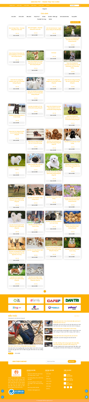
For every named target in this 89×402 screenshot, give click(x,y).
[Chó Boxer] (53, 51)
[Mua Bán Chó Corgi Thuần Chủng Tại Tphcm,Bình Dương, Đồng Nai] (16, 270)
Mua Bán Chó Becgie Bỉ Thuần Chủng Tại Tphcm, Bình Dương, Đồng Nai (16, 200)
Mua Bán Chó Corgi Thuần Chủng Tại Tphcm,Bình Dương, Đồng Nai (17, 279)
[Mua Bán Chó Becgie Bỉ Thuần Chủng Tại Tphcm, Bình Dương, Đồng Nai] (16, 190)
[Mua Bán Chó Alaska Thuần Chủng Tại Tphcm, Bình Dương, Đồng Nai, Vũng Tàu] (35, 270)
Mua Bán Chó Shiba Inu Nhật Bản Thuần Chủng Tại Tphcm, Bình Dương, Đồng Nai (72, 200)
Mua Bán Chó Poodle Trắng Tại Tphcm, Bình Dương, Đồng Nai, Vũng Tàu (53, 173)
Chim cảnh (21, 16)
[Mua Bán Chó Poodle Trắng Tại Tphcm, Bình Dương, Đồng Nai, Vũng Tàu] (53, 162)
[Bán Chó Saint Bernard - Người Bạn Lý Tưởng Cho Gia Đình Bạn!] (53, 26)
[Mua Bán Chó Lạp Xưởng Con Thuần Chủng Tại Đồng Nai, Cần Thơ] (72, 158)
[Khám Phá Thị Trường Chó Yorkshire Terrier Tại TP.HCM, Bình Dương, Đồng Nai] (16, 78)
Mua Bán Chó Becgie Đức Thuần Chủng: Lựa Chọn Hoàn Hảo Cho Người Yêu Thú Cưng (16, 253)
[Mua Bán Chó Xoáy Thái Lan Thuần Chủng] (35, 217)
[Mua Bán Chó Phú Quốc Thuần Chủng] (53, 190)
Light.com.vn (50, 400)
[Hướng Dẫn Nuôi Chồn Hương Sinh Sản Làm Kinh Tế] (48, 338)
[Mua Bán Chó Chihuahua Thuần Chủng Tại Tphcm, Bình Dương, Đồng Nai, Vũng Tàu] (53, 241)
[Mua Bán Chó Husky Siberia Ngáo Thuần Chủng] (35, 243)
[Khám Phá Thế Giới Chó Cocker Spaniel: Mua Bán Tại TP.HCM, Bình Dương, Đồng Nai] (35, 55)
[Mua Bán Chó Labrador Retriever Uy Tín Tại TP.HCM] (53, 215)
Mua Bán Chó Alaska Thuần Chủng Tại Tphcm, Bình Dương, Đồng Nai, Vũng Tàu (35, 279)
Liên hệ (48, 388)
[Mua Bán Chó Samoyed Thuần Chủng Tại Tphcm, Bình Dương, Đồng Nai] (16, 217)
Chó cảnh (13, 16)
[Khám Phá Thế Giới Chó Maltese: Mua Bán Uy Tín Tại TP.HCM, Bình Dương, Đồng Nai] (35, 83)
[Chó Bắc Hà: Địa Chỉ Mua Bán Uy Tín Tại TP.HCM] (16, 109)
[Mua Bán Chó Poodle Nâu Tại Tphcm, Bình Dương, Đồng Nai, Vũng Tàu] (53, 134)
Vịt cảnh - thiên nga (52, 16)
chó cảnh (26, 5)
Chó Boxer (53, 52)
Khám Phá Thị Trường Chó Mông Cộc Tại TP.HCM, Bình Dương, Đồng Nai (72, 81)
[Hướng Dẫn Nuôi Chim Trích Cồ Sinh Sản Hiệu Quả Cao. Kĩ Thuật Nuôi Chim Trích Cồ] (48, 323)
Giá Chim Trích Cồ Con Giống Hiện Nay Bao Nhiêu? (22, 346)
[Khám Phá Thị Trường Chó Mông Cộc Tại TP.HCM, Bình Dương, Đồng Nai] (72, 78)
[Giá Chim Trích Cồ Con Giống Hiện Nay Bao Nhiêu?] (25, 332)
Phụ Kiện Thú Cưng (41, 19)
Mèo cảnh (29, 16)
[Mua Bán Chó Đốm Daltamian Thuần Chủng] (72, 242)
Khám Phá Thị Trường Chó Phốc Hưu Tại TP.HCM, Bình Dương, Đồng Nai (16, 133)
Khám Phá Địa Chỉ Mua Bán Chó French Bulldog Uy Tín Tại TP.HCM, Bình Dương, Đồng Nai (17, 55)
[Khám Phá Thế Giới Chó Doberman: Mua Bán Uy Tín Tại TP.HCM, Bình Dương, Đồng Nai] (72, 109)
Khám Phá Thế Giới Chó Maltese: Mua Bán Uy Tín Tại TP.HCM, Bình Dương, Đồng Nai (35, 93)
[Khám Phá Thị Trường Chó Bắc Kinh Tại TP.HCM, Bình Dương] (35, 134)
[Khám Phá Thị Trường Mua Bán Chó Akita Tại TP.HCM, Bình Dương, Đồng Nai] (72, 31)
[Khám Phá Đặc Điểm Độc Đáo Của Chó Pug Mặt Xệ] (35, 158)
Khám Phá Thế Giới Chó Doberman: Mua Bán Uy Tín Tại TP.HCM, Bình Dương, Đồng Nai (72, 118)
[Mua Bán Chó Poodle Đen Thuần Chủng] (72, 134)
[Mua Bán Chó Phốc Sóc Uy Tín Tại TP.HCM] (16, 160)
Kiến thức (11, 353)
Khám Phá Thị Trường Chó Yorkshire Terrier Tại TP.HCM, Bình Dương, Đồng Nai (16, 81)
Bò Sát (43, 16)
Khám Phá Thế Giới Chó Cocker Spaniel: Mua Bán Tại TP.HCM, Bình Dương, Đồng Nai (35, 63)
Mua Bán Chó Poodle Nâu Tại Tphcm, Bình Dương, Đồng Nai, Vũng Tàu (54, 143)
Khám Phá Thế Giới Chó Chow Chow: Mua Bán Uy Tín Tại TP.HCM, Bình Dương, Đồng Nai (54, 108)
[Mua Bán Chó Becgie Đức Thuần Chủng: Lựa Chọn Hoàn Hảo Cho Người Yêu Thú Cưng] (16, 243)
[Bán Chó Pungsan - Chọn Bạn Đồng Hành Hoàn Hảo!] (35, 25)
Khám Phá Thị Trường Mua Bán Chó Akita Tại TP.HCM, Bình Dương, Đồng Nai (72, 40)
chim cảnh (41, 5)
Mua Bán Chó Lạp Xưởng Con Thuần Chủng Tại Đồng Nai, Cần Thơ (72, 166)
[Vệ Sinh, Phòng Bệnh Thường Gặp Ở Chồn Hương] (48, 331)
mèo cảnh (33, 5)
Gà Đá (50, 19)
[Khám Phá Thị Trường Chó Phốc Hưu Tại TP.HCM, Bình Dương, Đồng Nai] (16, 129)
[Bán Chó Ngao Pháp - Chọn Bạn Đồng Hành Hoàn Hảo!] (16, 26)
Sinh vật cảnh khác (64, 16)
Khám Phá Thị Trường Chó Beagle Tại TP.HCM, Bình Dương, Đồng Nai (53, 81)
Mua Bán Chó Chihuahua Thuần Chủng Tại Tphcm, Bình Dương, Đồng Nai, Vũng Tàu (53, 249)
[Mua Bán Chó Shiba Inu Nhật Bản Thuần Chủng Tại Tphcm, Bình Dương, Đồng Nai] (72, 190)
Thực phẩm (74, 16)
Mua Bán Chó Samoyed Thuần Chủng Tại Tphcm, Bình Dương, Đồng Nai (16, 226)
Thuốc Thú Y (37, 16)
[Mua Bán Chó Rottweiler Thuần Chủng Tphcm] (35, 190)
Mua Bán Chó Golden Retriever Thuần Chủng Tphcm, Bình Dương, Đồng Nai (72, 226)
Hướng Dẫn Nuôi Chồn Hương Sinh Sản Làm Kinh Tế (65, 335)
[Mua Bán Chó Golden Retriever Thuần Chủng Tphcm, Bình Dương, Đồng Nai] (72, 217)
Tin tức (47, 376)
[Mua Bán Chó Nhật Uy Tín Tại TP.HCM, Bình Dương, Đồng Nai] (35, 104)
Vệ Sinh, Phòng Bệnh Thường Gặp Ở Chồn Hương (64, 328)
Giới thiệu (48, 386)
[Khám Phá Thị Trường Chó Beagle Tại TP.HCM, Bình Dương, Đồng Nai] (53, 78)
